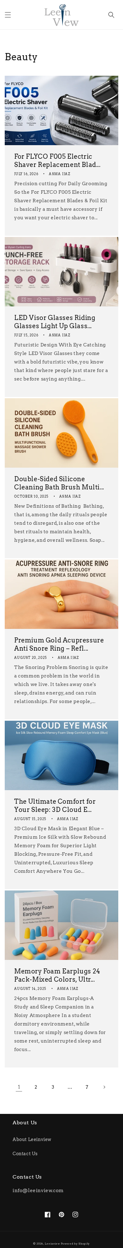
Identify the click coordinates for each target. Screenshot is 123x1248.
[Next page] (104, 1087)
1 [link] (19, 1087)
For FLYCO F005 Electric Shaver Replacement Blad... (57, 161)
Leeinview (52, 1243)
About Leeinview (32, 1139)
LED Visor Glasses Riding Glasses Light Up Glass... (54, 322)
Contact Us (25, 1153)
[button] (8, 15)
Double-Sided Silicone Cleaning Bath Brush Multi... (59, 483)
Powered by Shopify (75, 1243)
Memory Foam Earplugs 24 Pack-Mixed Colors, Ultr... (57, 975)
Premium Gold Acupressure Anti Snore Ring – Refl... (59, 644)
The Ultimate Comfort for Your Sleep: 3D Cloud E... (55, 805)
